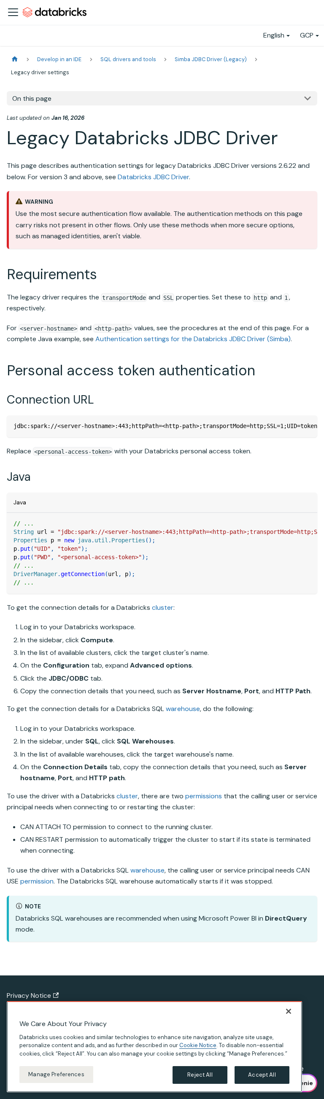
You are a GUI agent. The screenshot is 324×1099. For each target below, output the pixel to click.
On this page (31, 98)
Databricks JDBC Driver (153, 176)
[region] (154, 1046)
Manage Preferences (56, 1074)
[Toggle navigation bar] (13, 12)
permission (37, 881)
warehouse (183, 708)
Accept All (261, 1074)
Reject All (199, 1074)
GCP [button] (306, 35)
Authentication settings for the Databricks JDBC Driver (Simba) (193, 338)
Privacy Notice (29, 995)
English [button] (273, 35)
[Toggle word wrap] (291, 426)
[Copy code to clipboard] (307, 426)
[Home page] (15, 59)
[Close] (288, 1011)
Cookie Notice (197, 1045)
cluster (162, 607)
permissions (203, 796)
